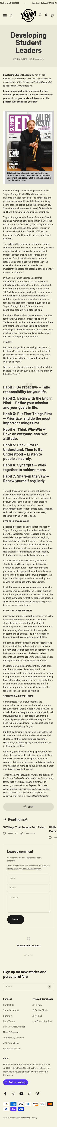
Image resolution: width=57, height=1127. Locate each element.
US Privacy (37, 1005)
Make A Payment (11, 1032)
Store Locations (11, 1010)
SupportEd (46, 82)
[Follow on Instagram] (13, 1094)
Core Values (9, 1021)
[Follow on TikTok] (29, 1094)
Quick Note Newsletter (14, 1026)
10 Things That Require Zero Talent (24, 827)
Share (31, 806)
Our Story (7, 1016)
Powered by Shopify (29, 1117)
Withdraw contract (12, 1048)
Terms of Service (29, 868)
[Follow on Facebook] (5, 1094)
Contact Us (8, 1005)
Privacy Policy (13, 868)
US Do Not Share (40, 1010)
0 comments (38, 59)
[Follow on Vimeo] (37, 1094)
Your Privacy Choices (13, 1037)
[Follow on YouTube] (21, 1094)
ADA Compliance (11, 1043)
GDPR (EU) (37, 1016)
